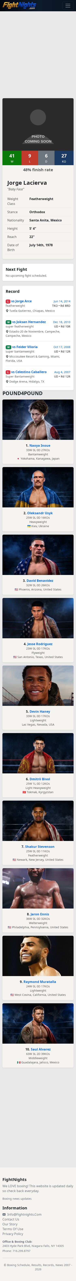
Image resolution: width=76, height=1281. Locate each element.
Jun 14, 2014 (62, 301)
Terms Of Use (12, 1229)
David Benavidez (40, 580)
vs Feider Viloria (25, 347)
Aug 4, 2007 (62, 372)
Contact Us (10, 1219)
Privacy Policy (12, 1234)
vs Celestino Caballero (29, 372)
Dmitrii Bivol (40, 779)
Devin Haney (40, 711)
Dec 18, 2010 (61, 322)
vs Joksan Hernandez (29, 322)
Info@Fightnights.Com (24, 1214)
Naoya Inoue (39, 445)
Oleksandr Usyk (40, 513)
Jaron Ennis (40, 914)
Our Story (9, 1224)
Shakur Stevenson (40, 846)
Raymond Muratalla (40, 982)
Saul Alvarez (41, 1049)
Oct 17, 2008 (62, 347)
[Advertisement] (38, 52)
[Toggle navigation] (68, 6)
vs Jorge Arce (21, 301)
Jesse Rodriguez (39, 644)
